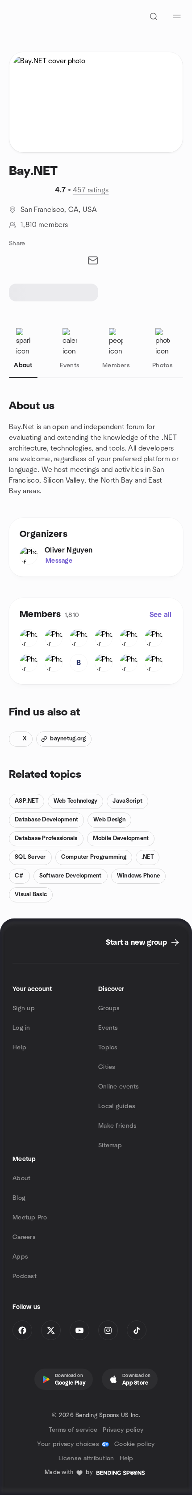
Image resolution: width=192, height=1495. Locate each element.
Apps (20, 1257)
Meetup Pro (30, 1218)
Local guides (116, 1106)
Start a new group (136, 942)
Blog (19, 1198)
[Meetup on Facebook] (22, 1330)
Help (19, 1047)
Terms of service (73, 1430)
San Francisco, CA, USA (59, 209)
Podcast (25, 1276)
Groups (109, 1008)
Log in (21, 1028)
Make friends (117, 1126)
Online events (118, 1087)
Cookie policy (134, 1444)
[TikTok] (136, 1330)
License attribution (86, 1458)
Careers (24, 1237)
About (21, 1178)
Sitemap (110, 1145)
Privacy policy (123, 1430)
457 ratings (91, 190)
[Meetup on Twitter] (51, 1330)
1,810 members (44, 224)
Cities (107, 1067)
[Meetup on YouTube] (79, 1330)
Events (108, 1028)
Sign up (24, 1008)
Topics (108, 1047)
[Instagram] (108, 1330)
